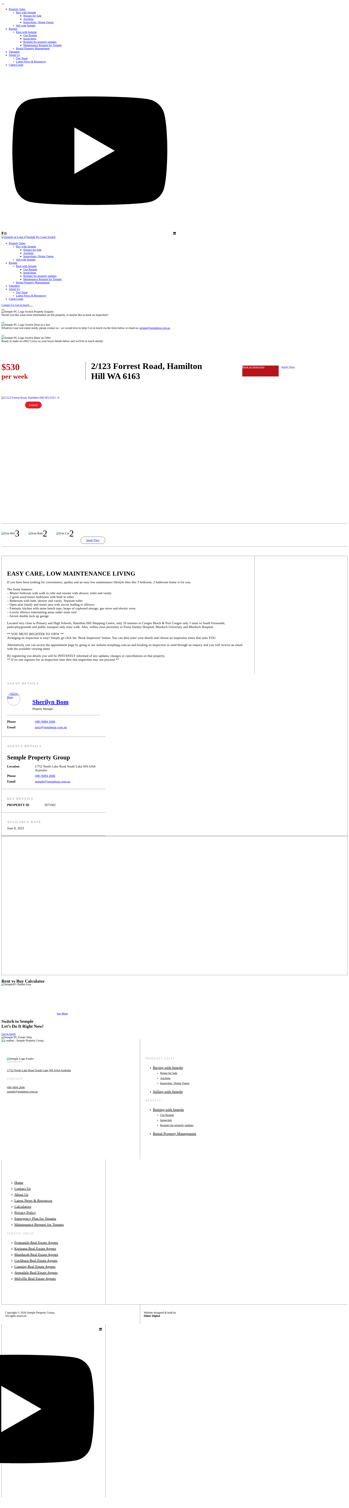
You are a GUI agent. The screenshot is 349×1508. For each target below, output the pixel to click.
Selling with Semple (168, 1092)
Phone (11, 721)
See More (62, 1013)
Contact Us (22, 1188)
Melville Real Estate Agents (35, 1278)
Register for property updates (40, 41)
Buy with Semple (26, 12)
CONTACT (15, 1079)
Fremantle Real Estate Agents (36, 1242)
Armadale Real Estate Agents (36, 1272)
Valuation (14, 51)
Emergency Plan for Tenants (35, 1218)
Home (18, 1182)
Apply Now (288, 367)
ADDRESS (15, 1061)
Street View (93, 540)
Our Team (22, 58)
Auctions (28, 19)
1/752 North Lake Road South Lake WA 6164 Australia (39, 1070)
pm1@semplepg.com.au (51, 727)
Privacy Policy (25, 1212)
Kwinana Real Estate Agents (35, 1248)
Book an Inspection (253, 367)
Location (13, 766)
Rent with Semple (26, 32)
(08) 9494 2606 (45, 721)
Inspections (29, 38)
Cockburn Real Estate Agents (35, 1260)
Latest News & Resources (31, 61)
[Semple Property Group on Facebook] (2, 233)
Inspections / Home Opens (38, 22)
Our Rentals (30, 35)
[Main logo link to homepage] (28, 237)
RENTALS (153, 1100)
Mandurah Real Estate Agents (36, 1254)
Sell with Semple (25, 25)
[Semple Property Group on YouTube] (90, 233)
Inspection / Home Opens (174, 1083)
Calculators (22, 1206)
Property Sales (17, 9)
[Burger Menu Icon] (31, 306)
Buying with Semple (168, 1068)
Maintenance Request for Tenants (42, 45)
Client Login (16, 64)
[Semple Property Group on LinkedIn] (174, 233)
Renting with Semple (168, 1110)
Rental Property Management (33, 48)
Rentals (13, 28)
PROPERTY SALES (160, 1058)
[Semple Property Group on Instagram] (5, 233)
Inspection (166, 1120)
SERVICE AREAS (20, 1233)
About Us (14, 55)
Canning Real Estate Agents (34, 1266)
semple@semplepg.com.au (154, 328)
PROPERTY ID (18, 805)
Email (11, 727)
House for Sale (168, 1073)
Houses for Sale (32, 15)
